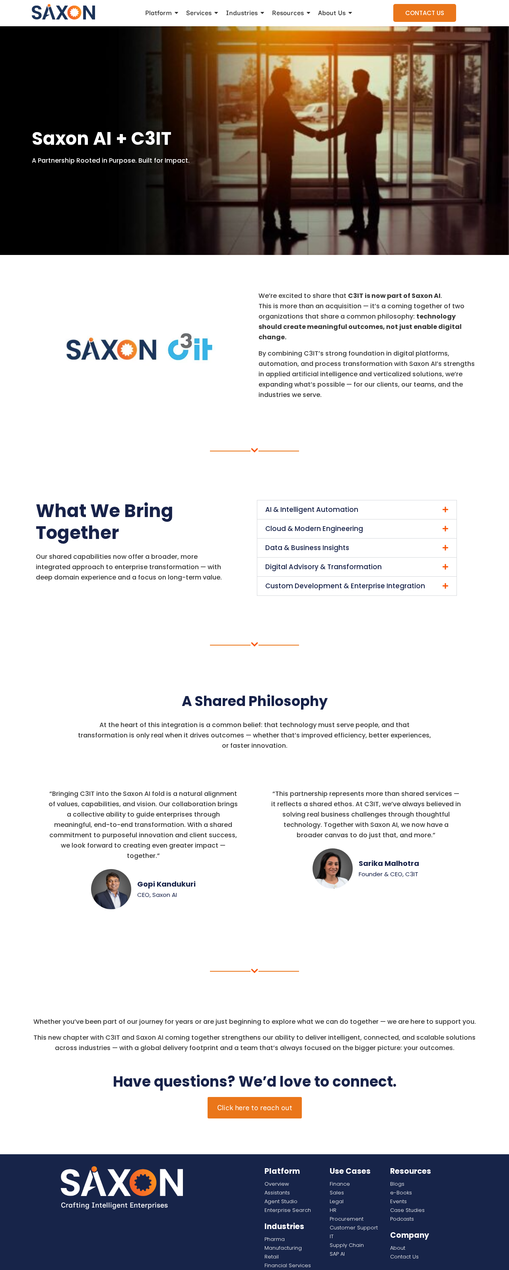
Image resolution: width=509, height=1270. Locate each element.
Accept (496, 1262)
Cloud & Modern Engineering (314, 528)
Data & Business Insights (307, 547)
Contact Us (424, 13)
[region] (254, 1260)
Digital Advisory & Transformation (323, 567)
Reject (477, 1262)
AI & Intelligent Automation (311, 509)
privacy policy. (421, 1263)
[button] (357, 509)
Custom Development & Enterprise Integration (345, 586)
